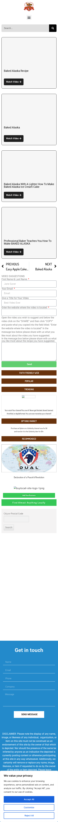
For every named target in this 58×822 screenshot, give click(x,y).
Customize (29, 807)
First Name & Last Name (14, 279)
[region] (29, 796)
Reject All (29, 815)
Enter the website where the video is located (24, 307)
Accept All (29, 799)
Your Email (7, 289)
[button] (29, 17)
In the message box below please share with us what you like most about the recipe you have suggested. (29, 339)
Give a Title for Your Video (15, 298)
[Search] (53, 28)
